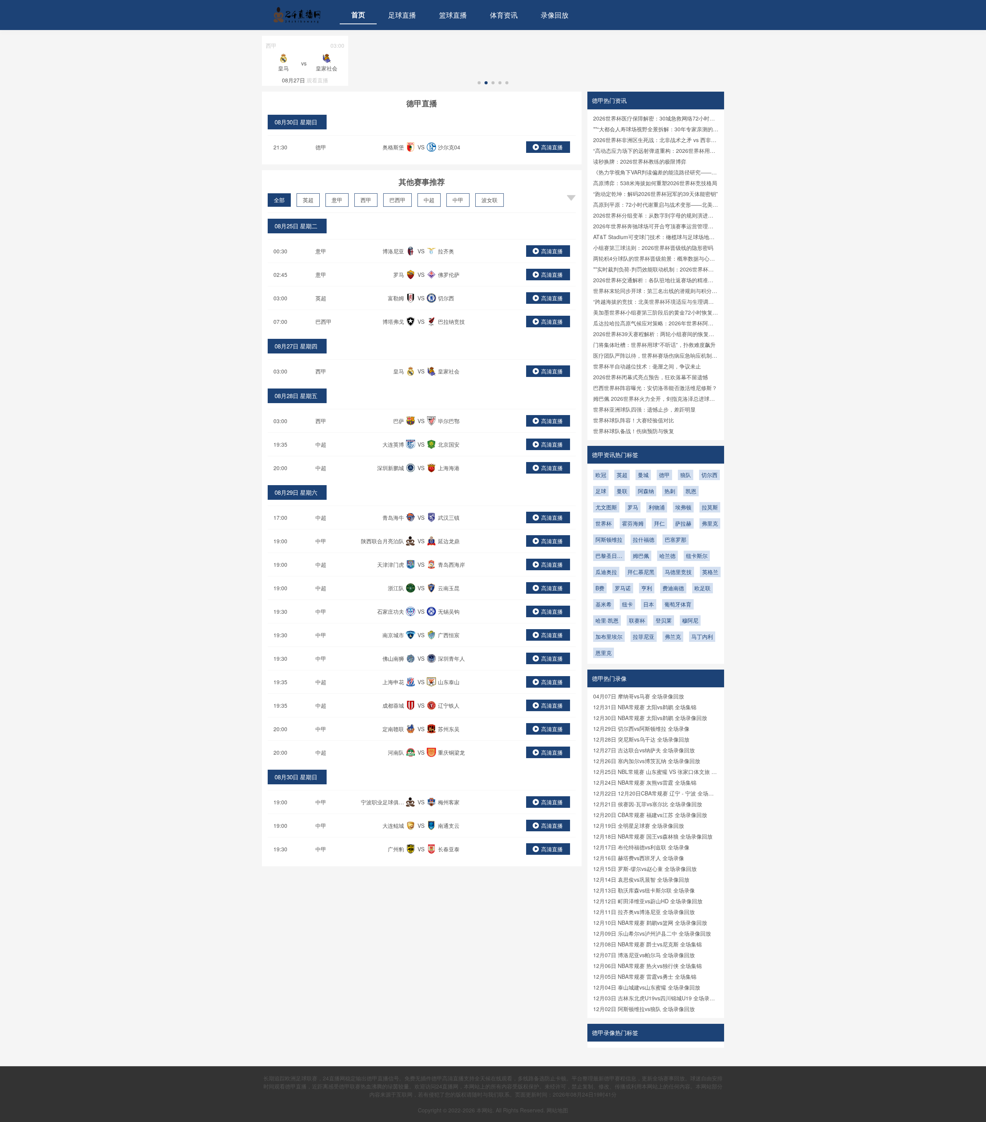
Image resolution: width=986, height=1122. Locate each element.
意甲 (337, 200)
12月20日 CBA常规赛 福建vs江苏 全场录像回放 (650, 815)
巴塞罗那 (675, 539)
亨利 (646, 588)
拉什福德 (643, 539)
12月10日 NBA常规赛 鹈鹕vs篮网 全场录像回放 (650, 922)
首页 (358, 15)
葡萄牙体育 (677, 604)
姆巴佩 (641, 555)
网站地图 (557, 1110)
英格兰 (710, 572)
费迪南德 (673, 588)
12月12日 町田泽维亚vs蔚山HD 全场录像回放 (648, 901)
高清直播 (552, 147)
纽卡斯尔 (697, 555)
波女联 (489, 200)
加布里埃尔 (608, 636)
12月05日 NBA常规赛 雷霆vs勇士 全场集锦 (644, 976)
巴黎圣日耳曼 (608, 556)
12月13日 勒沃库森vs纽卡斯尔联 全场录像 (644, 890)
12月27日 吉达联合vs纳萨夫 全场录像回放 (644, 750)
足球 (600, 491)
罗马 (632, 507)
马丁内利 (702, 636)
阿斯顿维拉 (608, 539)
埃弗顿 (683, 507)
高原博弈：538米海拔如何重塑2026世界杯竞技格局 (655, 183)
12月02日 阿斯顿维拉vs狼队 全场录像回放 (644, 1009)
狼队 (685, 475)
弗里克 (710, 523)
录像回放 (554, 15)
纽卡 (627, 604)
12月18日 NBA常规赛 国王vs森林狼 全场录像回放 (653, 836)
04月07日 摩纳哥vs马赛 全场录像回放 (638, 696)
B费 (599, 588)
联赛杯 (637, 620)
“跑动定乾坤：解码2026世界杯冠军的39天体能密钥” (655, 194)
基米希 (603, 604)
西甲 (366, 200)
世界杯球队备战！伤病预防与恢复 (633, 431)
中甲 (458, 200)
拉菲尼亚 (643, 636)
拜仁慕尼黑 (640, 572)
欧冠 (600, 475)
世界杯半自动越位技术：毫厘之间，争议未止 (647, 366)
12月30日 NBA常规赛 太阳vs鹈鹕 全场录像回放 (650, 718)
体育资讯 (504, 15)
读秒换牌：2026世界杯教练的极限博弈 (639, 161)
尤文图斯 (606, 507)
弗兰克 (673, 636)
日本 (648, 604)
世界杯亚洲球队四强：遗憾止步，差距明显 (644, 409)
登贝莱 (664, 620)
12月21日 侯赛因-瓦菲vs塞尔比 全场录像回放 (647, 804)
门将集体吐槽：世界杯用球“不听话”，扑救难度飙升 (654, 344)
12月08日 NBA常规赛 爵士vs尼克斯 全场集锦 (647, 944)
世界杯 (603, 523)
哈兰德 (667, 555)
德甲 (320, 147)
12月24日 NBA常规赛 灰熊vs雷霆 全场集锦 (644, 782)
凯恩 (691, 491)
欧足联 (702, 588)
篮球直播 (453, 15)
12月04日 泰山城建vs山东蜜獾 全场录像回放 (646, 987)
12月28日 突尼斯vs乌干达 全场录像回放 (641, 739)
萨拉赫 (683, 523)
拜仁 (659, 523)
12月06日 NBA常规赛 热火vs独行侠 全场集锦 (647, 966)
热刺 (669, 491)
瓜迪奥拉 (606, 572)
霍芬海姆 (633, 523)
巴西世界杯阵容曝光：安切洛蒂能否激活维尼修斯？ (655, 388)
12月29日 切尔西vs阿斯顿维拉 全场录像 (641, 728)
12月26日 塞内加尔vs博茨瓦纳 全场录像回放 (646, 761)
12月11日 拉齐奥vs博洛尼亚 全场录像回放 (644, 912)
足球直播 (402, 15)
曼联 (622, 491)
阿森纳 (646, 491)
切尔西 (709, 475)
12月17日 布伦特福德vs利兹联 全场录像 (641, 847)
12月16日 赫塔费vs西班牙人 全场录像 (638, 858)
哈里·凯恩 (607, 620)
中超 (429, 200)
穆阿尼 (690, 620)
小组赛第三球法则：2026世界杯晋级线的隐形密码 (653, 247)
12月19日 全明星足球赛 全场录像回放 (638, 825)
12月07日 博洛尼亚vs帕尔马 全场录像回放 (644, 955)
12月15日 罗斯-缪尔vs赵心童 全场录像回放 (645, 868)
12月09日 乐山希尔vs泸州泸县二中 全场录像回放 (652, 933)
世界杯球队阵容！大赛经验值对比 (633, 420)
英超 (308, 200)
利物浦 (657, 507)
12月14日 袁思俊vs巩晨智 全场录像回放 (641, 879)
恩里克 (603, 652)
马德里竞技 (678, 572)
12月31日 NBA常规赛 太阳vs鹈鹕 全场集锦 (644, 707)
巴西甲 (397, 200)
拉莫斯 (710, 507)
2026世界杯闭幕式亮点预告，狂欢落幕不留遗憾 (650, 377)
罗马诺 (623, 588)
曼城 (643, 475)
